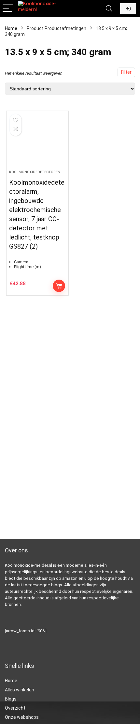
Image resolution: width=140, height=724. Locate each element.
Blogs (11, 698)
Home (11, 28)
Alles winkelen (19, 689)
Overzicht (15, 708)
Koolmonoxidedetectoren (34, 172)
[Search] (109, 8)
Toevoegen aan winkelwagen (59, 286)
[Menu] (8, 8)
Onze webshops (22, 717)
